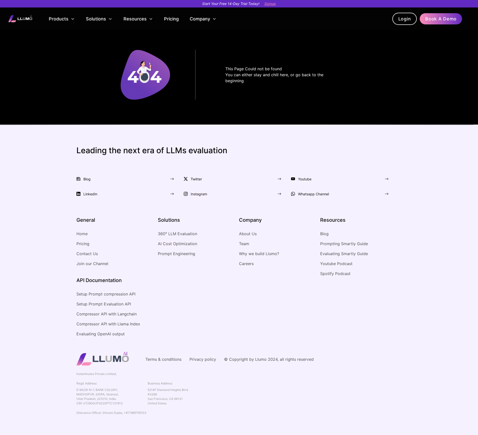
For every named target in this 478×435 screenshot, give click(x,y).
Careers (246, 263)
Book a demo (441, 18)
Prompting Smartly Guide (344, 243)
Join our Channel (92, 263)
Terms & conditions (163, 359)
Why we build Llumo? (259, 253)
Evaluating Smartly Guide (344, 253)
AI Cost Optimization (177, 243)
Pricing (171, 18)
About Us (248, 233)
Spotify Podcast (335, 273)
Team (244, 243)
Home (82, 233)
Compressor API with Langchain (106, 313)
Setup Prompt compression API (105, 293)
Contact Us (87, 253)
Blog (324, 233)
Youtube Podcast (336, 263)
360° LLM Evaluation (177, 233)
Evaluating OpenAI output (100, 333)
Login (404, 18)
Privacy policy (202, 359)
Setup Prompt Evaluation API (103, 303)
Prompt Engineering (176, 253)
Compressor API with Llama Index (108, 323)
